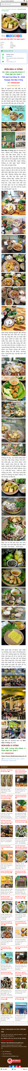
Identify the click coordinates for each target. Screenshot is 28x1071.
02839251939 (9, 56)
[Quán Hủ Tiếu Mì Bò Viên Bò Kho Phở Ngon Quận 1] (7, 882)
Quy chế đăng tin (6, 1051)
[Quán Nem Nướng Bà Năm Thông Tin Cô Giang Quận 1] (21, 806)
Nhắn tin (25, 1069)
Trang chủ (3, 9)
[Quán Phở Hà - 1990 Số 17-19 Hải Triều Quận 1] (21, 907)
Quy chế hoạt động (6, 1053)
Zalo (15, 1069)
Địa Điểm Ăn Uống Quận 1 (11, 9)
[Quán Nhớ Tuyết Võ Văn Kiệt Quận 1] (21, 958)
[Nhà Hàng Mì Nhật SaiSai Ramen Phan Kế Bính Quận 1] (21, 932)
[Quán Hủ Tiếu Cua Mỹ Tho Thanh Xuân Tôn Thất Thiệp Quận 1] (7, 932)
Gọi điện (4, 1069)
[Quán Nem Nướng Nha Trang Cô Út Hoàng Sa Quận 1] (7, 856)
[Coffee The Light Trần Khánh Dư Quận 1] (7, 1008)
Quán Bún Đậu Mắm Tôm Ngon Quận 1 (12, 758)
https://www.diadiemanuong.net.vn (13, 756)
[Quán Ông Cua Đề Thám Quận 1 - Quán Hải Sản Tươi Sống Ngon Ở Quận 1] (7, 831)
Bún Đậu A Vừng (12, 760)
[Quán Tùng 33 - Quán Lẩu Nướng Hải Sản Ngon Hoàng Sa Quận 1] (21, 983)
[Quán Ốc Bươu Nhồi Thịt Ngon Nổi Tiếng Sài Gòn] (7, 983)
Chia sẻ (3, 35)
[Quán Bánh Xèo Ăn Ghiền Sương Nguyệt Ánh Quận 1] (21, 882)
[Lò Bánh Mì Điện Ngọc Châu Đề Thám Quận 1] (21, 1008)
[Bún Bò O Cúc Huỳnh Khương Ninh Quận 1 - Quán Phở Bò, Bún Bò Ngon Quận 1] (7, 907)
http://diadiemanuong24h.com (14, 1042)
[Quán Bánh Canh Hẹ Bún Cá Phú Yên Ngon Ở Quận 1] (21, 831)
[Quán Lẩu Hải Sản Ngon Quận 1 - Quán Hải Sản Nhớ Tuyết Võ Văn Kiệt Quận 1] (21, 781)
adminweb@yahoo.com (11, 61)
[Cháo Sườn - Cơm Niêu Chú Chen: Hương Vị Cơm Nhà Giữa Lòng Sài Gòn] (7, 806)
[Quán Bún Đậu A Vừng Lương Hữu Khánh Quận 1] (7, 958)
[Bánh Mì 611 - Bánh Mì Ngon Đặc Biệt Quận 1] (7, 781)
